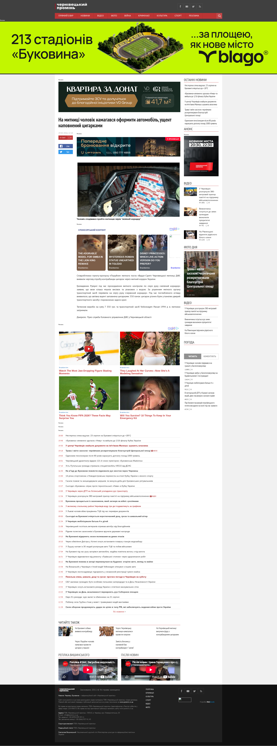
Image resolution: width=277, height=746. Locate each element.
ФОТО (148, 708)
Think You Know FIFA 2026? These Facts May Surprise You (85, 417)
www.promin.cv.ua (126, 702)
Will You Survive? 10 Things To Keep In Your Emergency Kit (145, 417)
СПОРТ (148, 700)
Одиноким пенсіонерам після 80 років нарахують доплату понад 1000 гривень (201, 122)
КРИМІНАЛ (150, 693)
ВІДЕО (148, 704)
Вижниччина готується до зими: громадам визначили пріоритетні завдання (198, 322)
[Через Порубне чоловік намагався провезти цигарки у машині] (65, 644)
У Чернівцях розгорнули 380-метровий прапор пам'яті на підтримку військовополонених (200, 311)
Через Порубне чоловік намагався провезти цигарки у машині (84, 644)
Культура (162, 15)
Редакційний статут (65, 728)
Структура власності (65, 724)
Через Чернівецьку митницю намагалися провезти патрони (124, 631)
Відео (100, 15)
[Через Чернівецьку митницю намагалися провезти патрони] (106, 631)
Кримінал (143, 15)
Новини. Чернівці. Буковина (68, 696)
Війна (127, 15)
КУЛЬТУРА (150, 697)
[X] (193, 6)
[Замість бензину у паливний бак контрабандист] (106, 644)
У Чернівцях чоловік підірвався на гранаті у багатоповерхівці (198, 364)
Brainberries (63, 367)
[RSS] (200, 6)
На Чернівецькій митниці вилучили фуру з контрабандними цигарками (167, 631)
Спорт (178, 15)
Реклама (194, 15)
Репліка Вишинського (73, 655)
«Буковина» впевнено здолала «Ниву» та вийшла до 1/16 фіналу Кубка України (201, 95)
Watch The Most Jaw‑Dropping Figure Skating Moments (85, 372)
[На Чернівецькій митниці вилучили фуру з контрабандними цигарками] (147, 631)
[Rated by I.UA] (185, 701)
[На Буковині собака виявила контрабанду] (65, 631)
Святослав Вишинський (67, 732)
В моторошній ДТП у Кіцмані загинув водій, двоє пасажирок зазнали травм (200, 394)
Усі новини (118, 611)
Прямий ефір (65, 15)
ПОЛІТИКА (150, 689)
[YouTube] (187, 6)
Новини (85, 15)
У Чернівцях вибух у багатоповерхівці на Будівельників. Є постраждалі (201, 374)
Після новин (130, 655)
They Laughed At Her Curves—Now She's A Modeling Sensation (144, 372)
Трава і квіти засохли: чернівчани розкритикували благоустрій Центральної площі (198, 112)
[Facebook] (180, 6)
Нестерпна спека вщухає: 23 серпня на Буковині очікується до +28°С (200, 87)
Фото (114, 15)
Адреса (61, 713)
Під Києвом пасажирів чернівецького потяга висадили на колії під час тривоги (201, 404)
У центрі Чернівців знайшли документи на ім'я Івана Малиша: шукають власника (201, 103)
